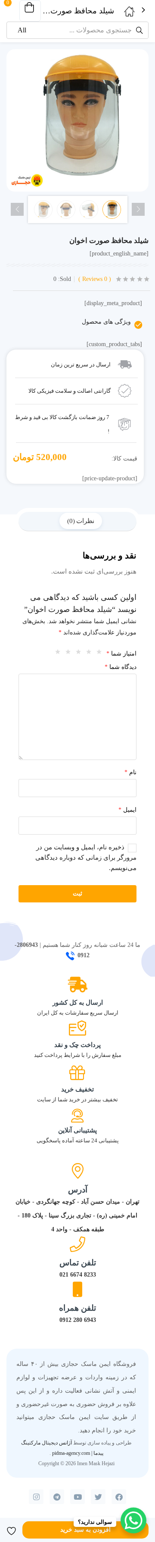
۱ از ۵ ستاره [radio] (97, 654)
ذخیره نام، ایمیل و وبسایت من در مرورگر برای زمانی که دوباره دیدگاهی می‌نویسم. (85, 857)
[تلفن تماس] (77, 1244)
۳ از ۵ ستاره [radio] (76, 654)
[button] (30, 11)
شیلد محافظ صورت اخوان (109, 241)
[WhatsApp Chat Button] (133, 1520)
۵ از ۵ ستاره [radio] (55, 654)
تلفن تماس (77, 1262)
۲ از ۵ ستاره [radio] (86, 654)
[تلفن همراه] (77, 1289)
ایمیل (127, 810)
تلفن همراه (77, 1307)
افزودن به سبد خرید (85, 1529)
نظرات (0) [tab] (81, 520)
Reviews (94, 279)
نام (130, 772)
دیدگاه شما (120, 667)
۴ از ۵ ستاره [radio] (66, 654)
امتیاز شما (121, 653)
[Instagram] (36, 1496)
